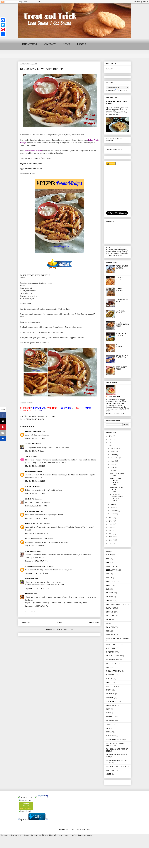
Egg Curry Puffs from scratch (31, 168)
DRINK (108, 619)
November (115, 451)
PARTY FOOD (111, 686)
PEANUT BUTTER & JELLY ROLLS (122, 324)
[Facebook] (2, 20)
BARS (108, 562)
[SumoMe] (3, 438)
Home (60, 622)
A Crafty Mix (30, 486)
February (114, 511)
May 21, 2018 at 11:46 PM (35, 493)
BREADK (109, 578)
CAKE (108, 585)
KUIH (108, 667)
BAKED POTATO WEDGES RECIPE (116, 489)
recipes (28, 808)
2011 (111, 537)
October (114, 455)
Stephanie (29, 593)
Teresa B (28, 456)
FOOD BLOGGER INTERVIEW (117, 639)
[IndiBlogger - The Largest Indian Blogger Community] (37, 819)
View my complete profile (115, 413)
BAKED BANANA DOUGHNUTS (122, 357)
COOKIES (109, 600)
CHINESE (109, 597)
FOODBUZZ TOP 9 (113, 644)
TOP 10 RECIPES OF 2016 (116, 766)
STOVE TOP (110, 736)
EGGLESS (110, 627)
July (112, 464)
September (115, 458)
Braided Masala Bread (28, 173)
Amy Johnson (30, 551)
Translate (123, 90)
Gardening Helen (32, 471)
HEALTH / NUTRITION (114, 656)
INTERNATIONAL (112, 659)
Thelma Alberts (31, 443)
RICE (108, 709)
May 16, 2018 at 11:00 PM (35, 438)
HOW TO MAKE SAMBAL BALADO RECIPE (116, 481)
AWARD (109, 555)
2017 (111, 518)
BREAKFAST (31, 419)
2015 (111, 524)
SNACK (41, 419)
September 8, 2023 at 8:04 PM (36, 561)
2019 (111, 442)
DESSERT (110, 612)
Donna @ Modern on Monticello (38, 538)
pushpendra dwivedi (33, 431)
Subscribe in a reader (114, 149)
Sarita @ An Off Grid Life (35, 523)
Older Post (94, 622)
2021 (111, 439)
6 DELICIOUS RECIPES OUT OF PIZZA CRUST (116, 497)
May (112, 470)
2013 (111, 530)
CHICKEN (109, 593)
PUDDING (110, 698)
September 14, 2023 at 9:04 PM (36, 606)
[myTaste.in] (23, 819)
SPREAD (109, 732)
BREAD (109, 574)
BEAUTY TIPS (111, 566)
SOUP (108, 728)
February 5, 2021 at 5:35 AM (36, 518)
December (115, 448)
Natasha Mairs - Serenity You (37, 566)
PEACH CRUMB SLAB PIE (122, 267)
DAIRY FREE (111, 608)
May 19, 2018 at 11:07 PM (35, 481)
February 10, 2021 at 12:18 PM (36, 533)
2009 (111, 543)
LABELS (81, 44)
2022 (111, 436)
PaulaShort (30, 578)
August (113, 461)
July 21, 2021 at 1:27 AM (34, 545)
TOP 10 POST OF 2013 (115, 739)
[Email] (3, 433)
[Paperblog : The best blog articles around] (43, 797)
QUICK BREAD (111, 701)
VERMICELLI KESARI (120, 312)
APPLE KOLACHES (120, 346)
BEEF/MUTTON (112, 570)
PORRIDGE (110, 694)
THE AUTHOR (29, 44)
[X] (3, 421)
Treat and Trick (114, 396)
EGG (108, 623)
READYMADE (111, 705)
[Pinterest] (2, 29)
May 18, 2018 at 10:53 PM (35, 466)
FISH (108, 631)
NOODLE (109, 682)
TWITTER (38, 410)
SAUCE (109, 713)
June (113, 467)
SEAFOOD (110, 717)
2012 (111, 534)
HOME (66, 44)
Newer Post (25, 622)
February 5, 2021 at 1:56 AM (36, 505)
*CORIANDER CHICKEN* (121, 334)
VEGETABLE (111, 770)
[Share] (2, 34)
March (113, 507)
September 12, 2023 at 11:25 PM (37, 588)
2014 (111, 527)
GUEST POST (111, 652)
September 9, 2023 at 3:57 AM (36, 573)
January (114, 514)
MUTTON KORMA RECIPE (117, 474)
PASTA (108, 690)
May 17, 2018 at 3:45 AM (34, 451)
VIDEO (108, 774)
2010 (111, 540)
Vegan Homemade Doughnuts (31, 163)
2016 (111, 521)
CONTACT (50, 44)
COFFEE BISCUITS (119, 289)
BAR (107, 559)
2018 (111, 445)
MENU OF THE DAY (113, 671)
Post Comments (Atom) (64, 629)
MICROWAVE (111, 675)
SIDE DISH (110, 720)
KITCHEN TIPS (111, 663)
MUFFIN (109, 678)
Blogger (87, 829)
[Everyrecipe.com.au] (26, 797)
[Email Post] (53, 416)
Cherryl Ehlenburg (33, 511)
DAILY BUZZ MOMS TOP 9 (116, 604)
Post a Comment (29, 611)
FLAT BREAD (111, 635)
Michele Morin (31, 498)
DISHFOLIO (110, 616)
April (112, 504)
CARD (108, 589)
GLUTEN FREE (112, 648)
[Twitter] (2, 25)
